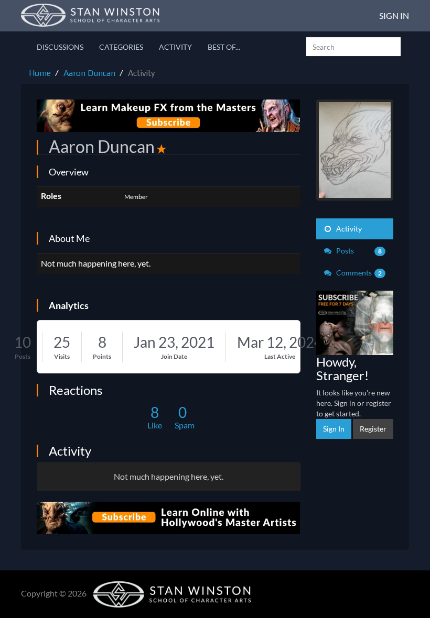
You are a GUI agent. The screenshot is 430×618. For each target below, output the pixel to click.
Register (373, 428)
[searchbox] (353, 47)
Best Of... (224, 46)
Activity (175, 46)
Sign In (394, 15)
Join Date (174, 356)
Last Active (279, 356)
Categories (121, 46)
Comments (358, 272)
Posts (22, 356)
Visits (62, 356)
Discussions (60, 46)
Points (102, 356)
